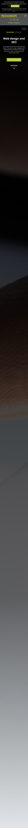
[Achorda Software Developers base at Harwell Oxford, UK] (12, 16)
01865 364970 (14, 22)
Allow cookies (15, 6)
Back (24, 28)
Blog (8, 1)
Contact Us (17, 1)
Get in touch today (14, 60)
